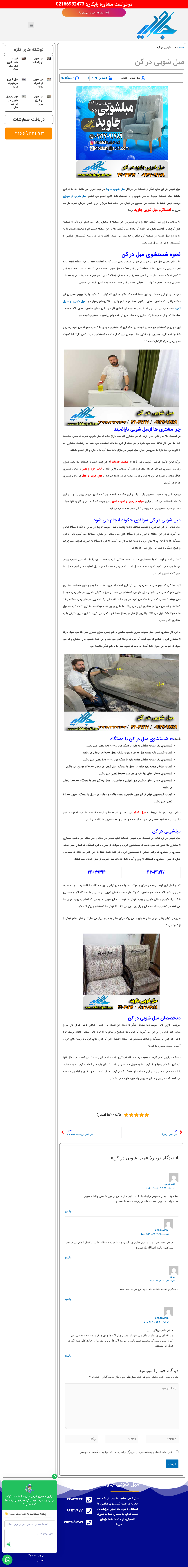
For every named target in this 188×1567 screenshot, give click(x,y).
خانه (181, 47)
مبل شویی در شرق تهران (38, 100)
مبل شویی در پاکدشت (37, 60)
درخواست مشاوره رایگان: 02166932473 (94, 4)
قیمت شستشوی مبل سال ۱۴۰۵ (12, 64)
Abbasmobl (162, 1230)
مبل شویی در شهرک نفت (38, 83)
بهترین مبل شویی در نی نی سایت (12, 102)
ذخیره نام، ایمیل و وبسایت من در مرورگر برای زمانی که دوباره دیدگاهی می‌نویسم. (126, 1452)
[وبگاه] (81, 1439)
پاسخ (68, 1211)
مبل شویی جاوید (115, 189)
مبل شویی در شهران (74, 196)
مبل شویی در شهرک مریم (12, 83)
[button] (31, 25)
